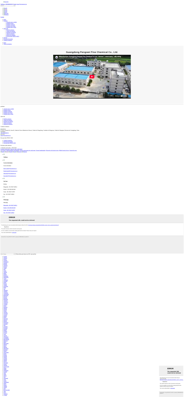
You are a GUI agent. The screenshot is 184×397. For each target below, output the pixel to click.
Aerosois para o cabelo (11, 22)
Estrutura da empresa (11, 32)
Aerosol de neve (73, 150)
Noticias (5, 37)
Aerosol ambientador (40, 150)
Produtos (5, 20)
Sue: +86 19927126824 (8, 212)
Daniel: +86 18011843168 (9, 207)
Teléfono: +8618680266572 (7, 4)
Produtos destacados (5, 149)
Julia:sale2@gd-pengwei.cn (9, 173)
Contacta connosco (7, 40)
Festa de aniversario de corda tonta (27, 150)
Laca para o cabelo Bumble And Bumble (10, 150)
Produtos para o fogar (11, 27)
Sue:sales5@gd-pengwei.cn (9, 176)
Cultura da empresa (10, 31)
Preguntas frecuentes (8, 39)
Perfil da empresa (10, 29)
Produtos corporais (10, 24)
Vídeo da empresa (10, 33)
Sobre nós (5, 28)
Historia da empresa (10, 35)
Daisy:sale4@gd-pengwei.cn (10, 168)
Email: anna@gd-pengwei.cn (20, 4)
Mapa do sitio (13, 149)
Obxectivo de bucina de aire (52, 150)
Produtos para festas (10, 26)
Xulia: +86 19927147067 (9, 210)
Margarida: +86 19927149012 (10, 205)
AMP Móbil (19, 149)
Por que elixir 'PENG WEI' (9, 143)
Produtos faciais (10, 23)
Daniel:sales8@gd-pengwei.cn (10, 171)
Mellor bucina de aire (64, 150)
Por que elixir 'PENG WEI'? (12, 36)
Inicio (4, 19)
